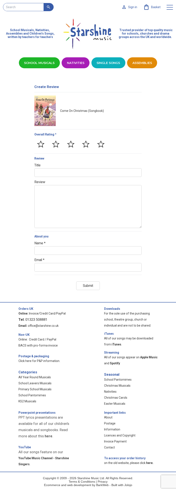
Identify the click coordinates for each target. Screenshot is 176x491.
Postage (109, 423)
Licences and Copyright (119, 435)
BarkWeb (102, 485)
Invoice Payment (115, 441)
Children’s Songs (41, 33)
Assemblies (142, 63)
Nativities (75, 63)
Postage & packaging (33, 356)
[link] (152, 7)
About (108, 417)
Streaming (111, 352)
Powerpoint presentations (37, 412)
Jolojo (128, 485)
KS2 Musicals (27, 401)
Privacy (103, 481)
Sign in (132, 7)
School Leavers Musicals (35, 383)
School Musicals (22, 30)
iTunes (109, 333)
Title (37, 165)
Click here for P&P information (38, 361)
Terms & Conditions (82, 481)
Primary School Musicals (35, 389)
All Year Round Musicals (34, 377)
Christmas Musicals (117, 385)
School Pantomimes (32, 395)
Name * (40, 243)
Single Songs (108, 63)
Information (112, 429)
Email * (39, 260)
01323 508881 (36, 319)
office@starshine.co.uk (43, 325)
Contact (109, 447)
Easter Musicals (114, 403)
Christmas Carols (115, 397)
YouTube (24, 447)
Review (39, 182)
